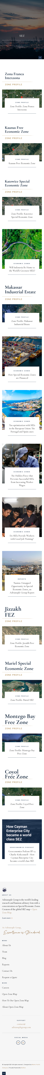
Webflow (23, 1067)
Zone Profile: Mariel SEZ (22, 700)
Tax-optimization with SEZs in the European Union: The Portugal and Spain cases (22, 428)
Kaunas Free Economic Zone (22, 163)
